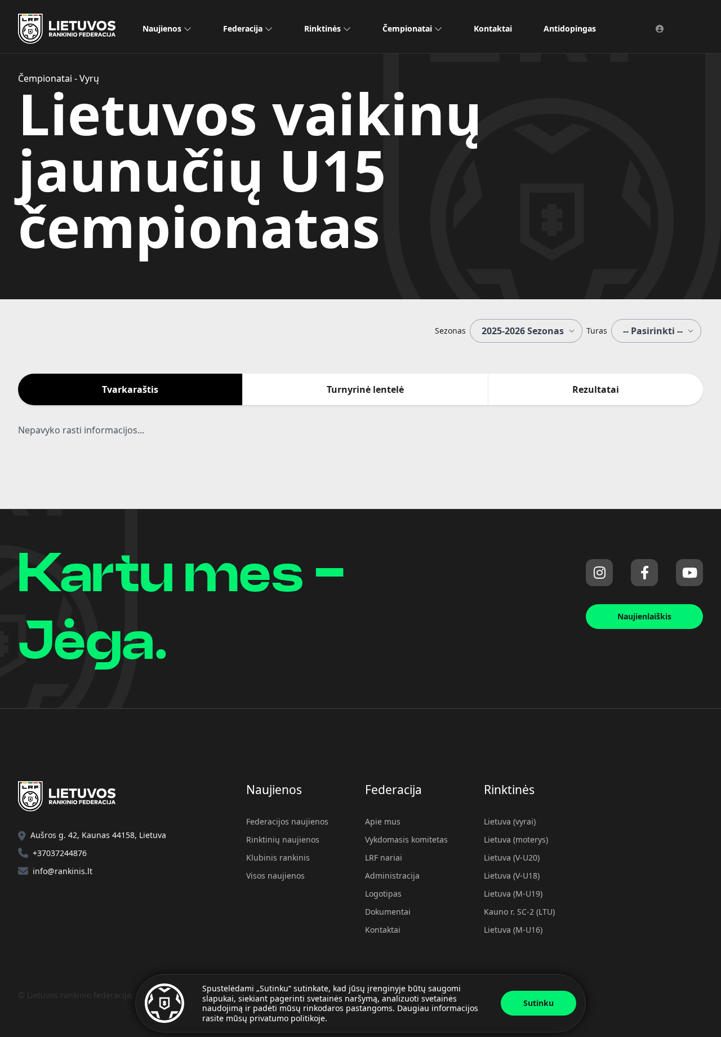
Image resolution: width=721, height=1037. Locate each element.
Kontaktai (493, 28)
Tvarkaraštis (130, 389)
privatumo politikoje (287, 1018)
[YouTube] (689, 572)
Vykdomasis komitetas (406, 839)
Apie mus (382, 821)
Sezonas (450, 330)
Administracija (392, 875)
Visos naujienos (275, 875)
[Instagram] (599, 572)
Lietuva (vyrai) (510, 821)
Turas (596, 330)
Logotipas (383, 893)
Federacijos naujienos (287, 821)
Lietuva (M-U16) (513, 929)
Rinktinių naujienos (282, 839)
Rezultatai (595, 389)
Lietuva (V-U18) (512, 875)
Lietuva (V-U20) (512, 857)
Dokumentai (388, 911)
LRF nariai (383, 857)
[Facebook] (644, 572)
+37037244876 (60, 853)
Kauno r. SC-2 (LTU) (519, 911)
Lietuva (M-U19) (513, 893)
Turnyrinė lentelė (365, 389)
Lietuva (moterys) (516, 839)
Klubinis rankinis (278, 857)
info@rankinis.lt (62, 871)
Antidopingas (570, 28)
